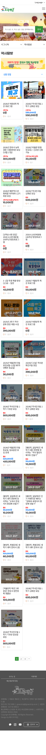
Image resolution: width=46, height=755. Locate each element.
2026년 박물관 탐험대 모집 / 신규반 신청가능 (34, 150)
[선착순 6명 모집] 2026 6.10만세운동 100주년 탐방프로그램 (11, 238)
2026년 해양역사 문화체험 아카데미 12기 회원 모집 (11, 193)
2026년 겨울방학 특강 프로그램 (33, 281)
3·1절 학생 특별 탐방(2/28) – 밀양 (11, 281)
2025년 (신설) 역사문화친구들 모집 (34, 364)
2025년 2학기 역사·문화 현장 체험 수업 (11, 322)
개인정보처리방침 (12, 681)
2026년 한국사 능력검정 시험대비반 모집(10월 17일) (11, 150)
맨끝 (29, 659)
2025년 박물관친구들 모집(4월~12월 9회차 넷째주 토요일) (11, 365)
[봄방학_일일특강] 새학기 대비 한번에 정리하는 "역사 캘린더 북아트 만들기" (34, 451)
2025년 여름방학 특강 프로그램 (33, 322)
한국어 (32, 724)
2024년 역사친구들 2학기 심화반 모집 (34, 407)
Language (39, 2)
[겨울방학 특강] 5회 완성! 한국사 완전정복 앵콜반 (11, 591)
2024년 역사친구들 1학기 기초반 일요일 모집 (11, 634)
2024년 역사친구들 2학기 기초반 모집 (11, 407)
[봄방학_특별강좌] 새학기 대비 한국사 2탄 (11, 546)
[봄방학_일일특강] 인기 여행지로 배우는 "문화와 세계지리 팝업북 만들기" (34, 500)
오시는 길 (12, 676)
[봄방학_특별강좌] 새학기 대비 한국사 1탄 (34, 546)
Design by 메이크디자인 (9, 717)
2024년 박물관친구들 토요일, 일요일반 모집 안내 (11, 450)
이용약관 (34, 676)
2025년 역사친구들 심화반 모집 (33, 192)
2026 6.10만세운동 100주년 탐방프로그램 (34, 237)
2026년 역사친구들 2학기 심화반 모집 (34, 104)
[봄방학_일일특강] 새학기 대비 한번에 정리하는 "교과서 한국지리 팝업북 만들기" (11, 500)
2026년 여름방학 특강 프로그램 (11, 104)
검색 (39, 29)
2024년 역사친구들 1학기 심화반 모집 (34, 589)
